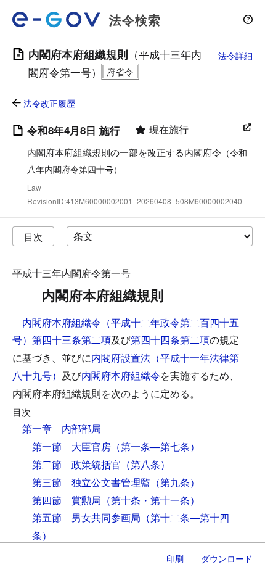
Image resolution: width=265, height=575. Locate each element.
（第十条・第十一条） (150, 500)
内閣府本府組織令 (120, 375)
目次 (33, 236)
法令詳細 (235, 55)
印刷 (175, 558)
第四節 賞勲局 (66, 500)
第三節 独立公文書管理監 (91, 482)
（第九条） (175, 482)
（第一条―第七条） (155, 446)
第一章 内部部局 (61, 428)
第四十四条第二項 (170, 340)
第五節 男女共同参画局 (86, 517)
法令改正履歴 (49, 103)
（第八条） (145, 464)
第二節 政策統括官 (76, 464)
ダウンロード (227, 558)
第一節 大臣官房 (71, 446)
